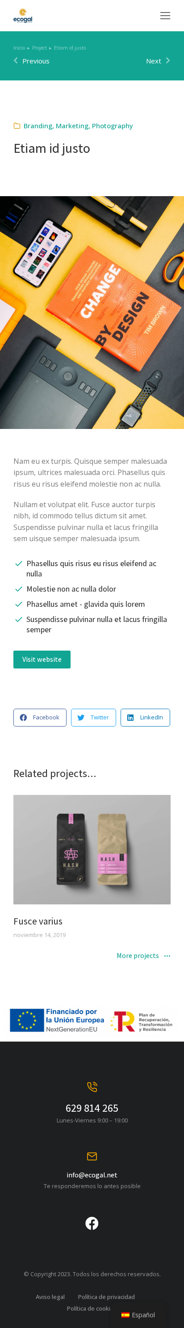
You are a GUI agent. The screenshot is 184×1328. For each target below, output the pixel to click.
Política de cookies (92, 1308)
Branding (38, 125)
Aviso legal (50, 1297)
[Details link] (92, 850)
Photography (112, 125)
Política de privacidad (106, 1297)
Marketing (72, 125)
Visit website (42, 659)
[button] (165, 15)
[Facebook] (92, 1223)
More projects (138, 956)
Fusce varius (38, 921)
